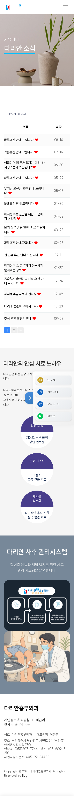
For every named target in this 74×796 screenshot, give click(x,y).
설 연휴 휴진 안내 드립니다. (22, 255)
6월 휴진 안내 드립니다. (19, 178)
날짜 (58, 127)
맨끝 (20, 330)
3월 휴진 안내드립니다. (19, 243)
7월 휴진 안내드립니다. (19, 152)
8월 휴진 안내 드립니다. (19, 140)
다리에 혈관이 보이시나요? (21, 306)
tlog (24, 775)
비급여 (40, 720)
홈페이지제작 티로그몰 (20, 779)
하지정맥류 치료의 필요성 (20, 294)
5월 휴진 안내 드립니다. (19, 204)
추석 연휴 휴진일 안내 (18, 318)
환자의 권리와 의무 (17, 724)
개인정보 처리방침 (17, 720)
